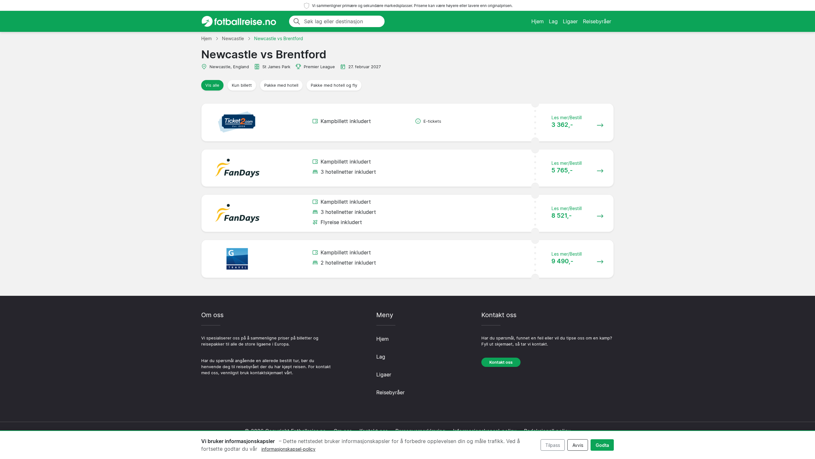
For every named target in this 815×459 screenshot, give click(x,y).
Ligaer (570, 21)
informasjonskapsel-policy (288, 449)
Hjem (537, 21)
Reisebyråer (597, 21)
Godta (602, 445)
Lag (553, 21)
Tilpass (552, 445)
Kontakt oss (501, 362)
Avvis (577, 445)
